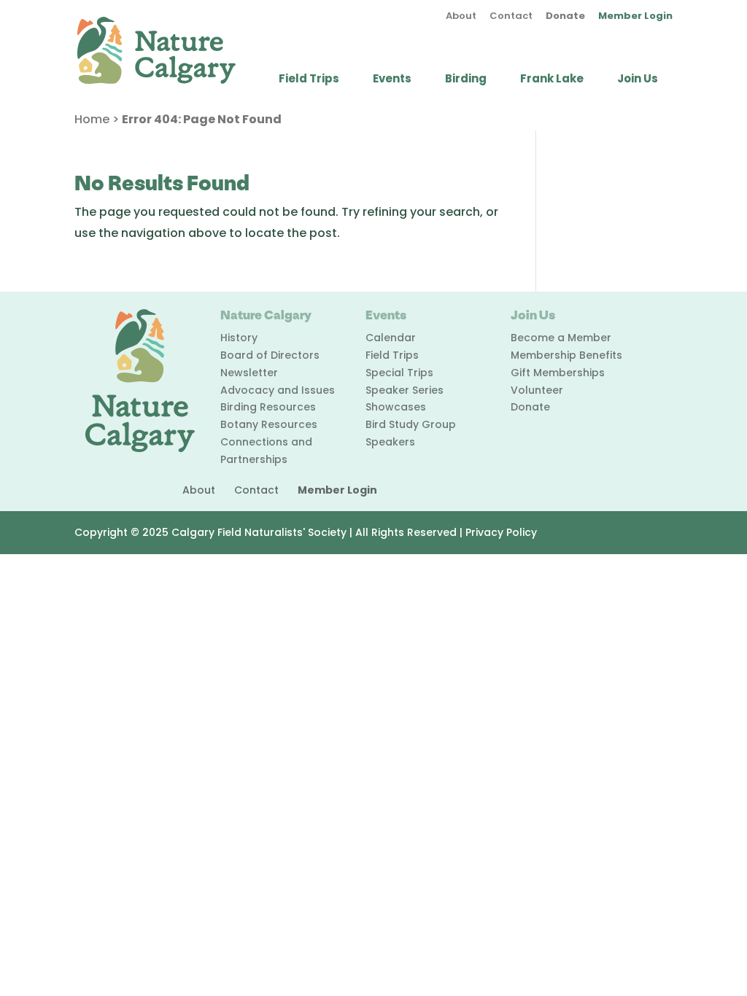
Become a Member (561, 337)
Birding (466, 80)
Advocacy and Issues (277, 390)
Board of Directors (270, 355)
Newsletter (249, 372)
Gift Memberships (558, 372)
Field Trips (309, 80)
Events (392, 80)
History (239, 337)
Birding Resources (268, 407)
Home (91, 119)
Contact (511, 17)
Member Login (635, 17)
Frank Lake (552, 80)
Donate (565, 17)
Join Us (637, 80)
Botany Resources (268, 424)
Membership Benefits (566, 355)
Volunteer (537, 390)
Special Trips (399, 372)
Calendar (390, 337)
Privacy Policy (501, 532)
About (461, 17)
